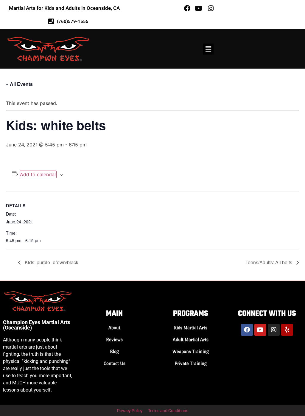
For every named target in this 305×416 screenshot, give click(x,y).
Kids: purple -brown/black (51, 262)
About (114, 327)
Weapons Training (190, 351)
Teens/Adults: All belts (269, 262)
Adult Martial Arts (190, 339)
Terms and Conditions (168, 410)
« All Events (19, 84)
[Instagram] (274, 330)
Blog (114, 351)
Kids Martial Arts (190, 327)
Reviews (114, 339)
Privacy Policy (130, 410)
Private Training (191, 363)
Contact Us (114, 363)
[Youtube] (260, 330)
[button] (208, 49)
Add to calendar (38, 174)
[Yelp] (287, 330)
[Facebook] (247, 330)
